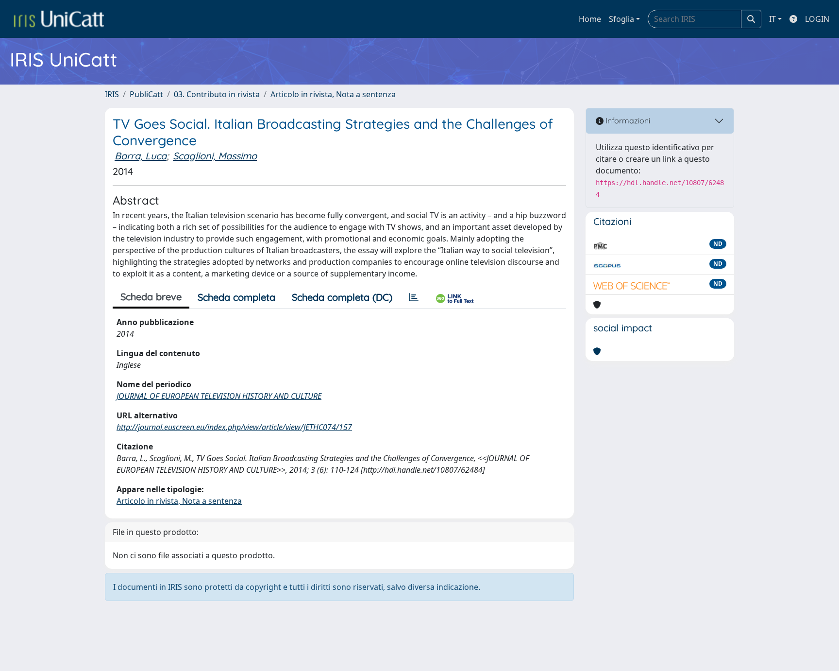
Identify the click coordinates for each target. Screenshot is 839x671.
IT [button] (772, 19)
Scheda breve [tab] (151, 297)
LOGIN (817, 19)
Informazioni (627, 120)
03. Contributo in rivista (217, 94)
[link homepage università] (59, 19)
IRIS (112, 94)
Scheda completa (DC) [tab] (342, 297)
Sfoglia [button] (621, 19)
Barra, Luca (141, 156)
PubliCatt (146, 94)
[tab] (414, 297)
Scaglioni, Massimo (215, 156)
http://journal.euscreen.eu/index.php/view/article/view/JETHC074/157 (234, 427)
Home (590, 19)
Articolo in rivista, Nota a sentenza (333, 94)
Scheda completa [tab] (236, 297)
